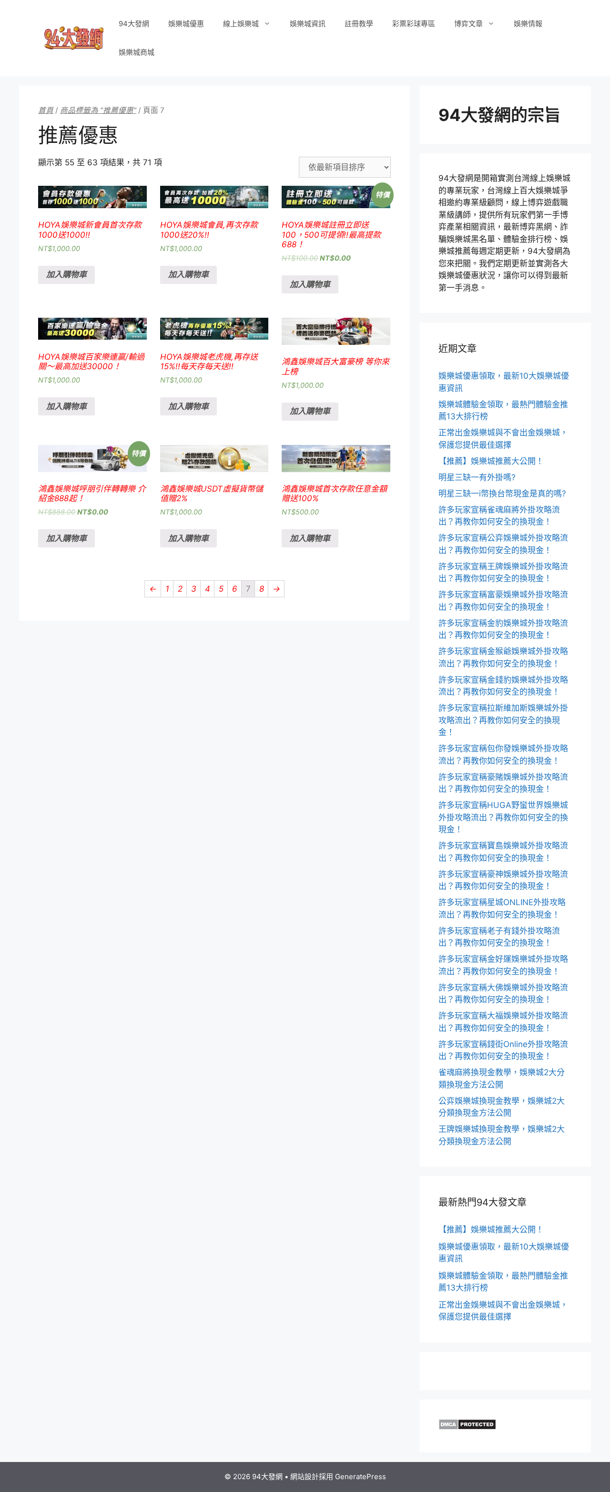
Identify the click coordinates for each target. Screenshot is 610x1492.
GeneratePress (360, 1476)
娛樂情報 (528, 23)
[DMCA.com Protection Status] (467, 1427)
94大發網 (134, 23)
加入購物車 (66, 274)
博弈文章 (468, 23)
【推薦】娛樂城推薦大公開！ (491, 461)
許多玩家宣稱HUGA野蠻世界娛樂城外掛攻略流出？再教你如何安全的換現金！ (503, 817)
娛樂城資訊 (307, 23)
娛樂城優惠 (186, 23)
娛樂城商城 (136, 52)
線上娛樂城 (241, 23)
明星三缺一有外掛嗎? (477, 477)
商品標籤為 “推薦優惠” (98, 110)
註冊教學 (359, 23)
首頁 (45, 110)
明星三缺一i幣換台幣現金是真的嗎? (502, 493)
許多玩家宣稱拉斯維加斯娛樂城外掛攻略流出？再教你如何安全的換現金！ (503, 720)
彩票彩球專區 (413, 23)
